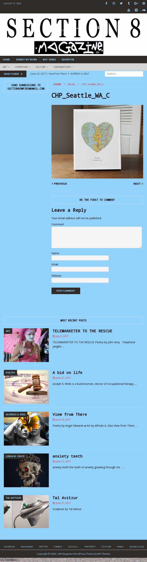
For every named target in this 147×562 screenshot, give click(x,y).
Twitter (43, 546)
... (64, 346)
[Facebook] (106, 3)
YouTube (106, 546)
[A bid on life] (26, 387)
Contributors (62, 66)
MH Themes (103, 553)
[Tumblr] (128, 3)
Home (6, 59)
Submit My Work (26, 59)
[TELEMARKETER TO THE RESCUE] (26, 345)
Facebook (9, 546)
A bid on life (67, 372)
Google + (73, 546)
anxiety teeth (67, 455)
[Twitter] (121, 3)
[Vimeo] (136, 10)
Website (56, 275)
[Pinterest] (143, 3)
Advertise (68, 59)
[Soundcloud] (143, 10)
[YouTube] (128, 10)
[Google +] (136, 3)
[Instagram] (113, 3)
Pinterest (90, 546)
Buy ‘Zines (49, 59)
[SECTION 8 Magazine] (73, 53)
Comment (57, 224)
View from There (70, 414)
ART (5, 66)
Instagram (27, 546)
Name (55, 253)
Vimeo (120, 546)
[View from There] (26, 429)
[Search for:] (124, 73)
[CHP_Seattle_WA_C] (97, 176)
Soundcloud (136, 546)
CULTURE (40, 66)
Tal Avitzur (65, 497)
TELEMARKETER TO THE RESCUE (82, 330)
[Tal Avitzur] (26, 511)
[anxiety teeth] (26, 470)
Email (54, 264)
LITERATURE (21, 66)
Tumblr (57, 546)
